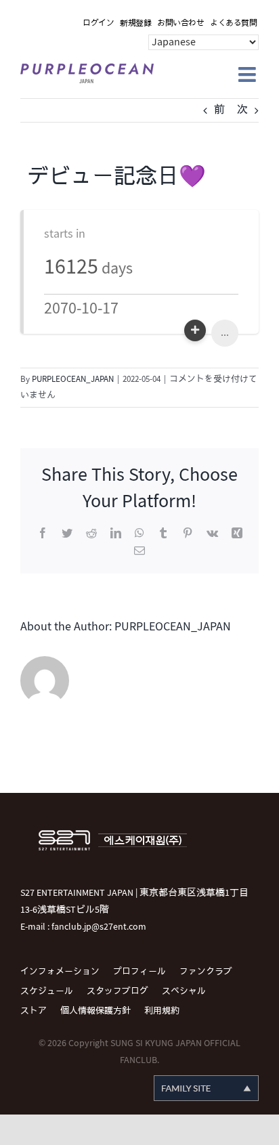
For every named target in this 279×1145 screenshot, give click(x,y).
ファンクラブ (205, 971)
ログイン (98, 23)
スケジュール (46, 991)
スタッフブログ (117, 991)
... (225, 332)
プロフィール (139, 971)
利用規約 (161, 1011)
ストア (33, 1011)
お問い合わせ (180, 23)
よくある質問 (233, 23)
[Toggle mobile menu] (248, 74)
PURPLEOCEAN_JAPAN (73, 379)
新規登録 (135, 23)
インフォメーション (60, 971)
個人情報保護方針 (95, 1011)
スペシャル (184, 991)
